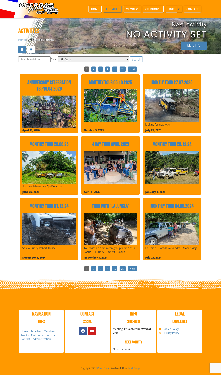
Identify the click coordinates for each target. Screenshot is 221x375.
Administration (42, 339)
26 (122, 69)
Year (54, 59)
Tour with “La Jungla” (110, 206)
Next (132, 69)
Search (136, 59)
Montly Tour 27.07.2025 (172, 83)
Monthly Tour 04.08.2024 (172, 206)
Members (132, 9)
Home (95, 9)
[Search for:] (34, 59)
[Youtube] (92, 331)
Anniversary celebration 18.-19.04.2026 (49, 86)
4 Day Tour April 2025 (110, 144)
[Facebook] (83, 331)
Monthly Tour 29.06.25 (49, 144)
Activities (112, 9)
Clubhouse (153, 9)
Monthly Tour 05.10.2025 (110, 83)
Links (171, 9)
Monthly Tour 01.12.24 (49, 206)
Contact (192, 9)
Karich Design (133, 368)
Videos (51, 335)
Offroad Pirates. (103, 368)
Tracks (25, 335)
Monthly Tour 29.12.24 (172, 144)
